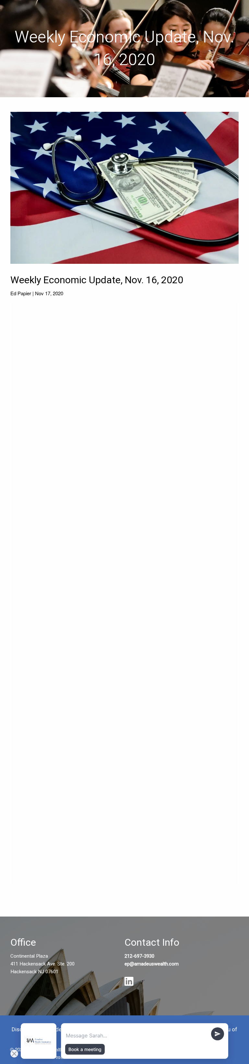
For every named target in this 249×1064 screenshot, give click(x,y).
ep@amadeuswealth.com (151, 963)
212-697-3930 (139, 956)
